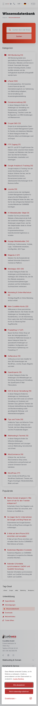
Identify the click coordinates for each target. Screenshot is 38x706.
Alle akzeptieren (19, 685)
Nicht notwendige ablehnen (19, 691)
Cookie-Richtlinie (18, 679)
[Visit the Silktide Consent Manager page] (30, 698)
